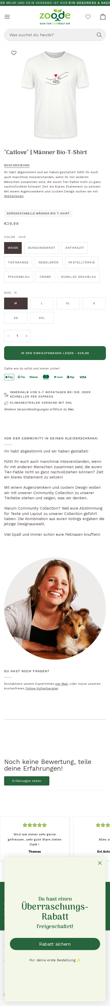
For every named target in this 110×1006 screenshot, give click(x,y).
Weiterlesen (14, 196)
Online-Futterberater (41, 688)
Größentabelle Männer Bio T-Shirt (38, 213)
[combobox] (55, 35)
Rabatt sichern (55, 944)
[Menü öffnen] (11, 16)
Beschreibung (17, 165)
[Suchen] (99, 35)
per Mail (61, 684)
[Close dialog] (100, 863)
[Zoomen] (17, 131)
